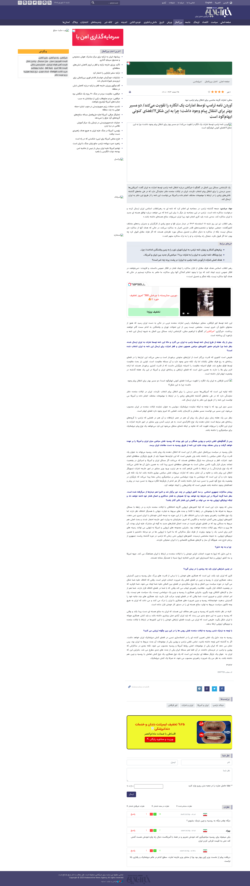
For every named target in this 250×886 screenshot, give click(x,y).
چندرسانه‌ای (96, 22)
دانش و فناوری (150, 22)
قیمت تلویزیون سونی (58, 61)
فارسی (225, 2)
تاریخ (162, 22)
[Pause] (183, 313)
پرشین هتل (31, 61)
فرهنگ (196, 22)
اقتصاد (205, 22)
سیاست (214, 22)
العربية (218, 2)
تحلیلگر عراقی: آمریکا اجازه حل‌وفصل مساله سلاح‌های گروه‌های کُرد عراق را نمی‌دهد (97, 116)
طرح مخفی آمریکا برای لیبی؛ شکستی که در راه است (97, 139)
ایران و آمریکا (203, 705)
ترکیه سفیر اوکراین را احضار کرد (106, 73)
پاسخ (133, 814)
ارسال (131, 794)
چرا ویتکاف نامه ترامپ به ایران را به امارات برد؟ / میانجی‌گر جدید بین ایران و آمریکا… (182, 255)
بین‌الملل (178, 22)
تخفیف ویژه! (153, 312)
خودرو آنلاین (135, 22)
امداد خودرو (44, 71)
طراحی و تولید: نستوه (109, 881)
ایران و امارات (187, 705)
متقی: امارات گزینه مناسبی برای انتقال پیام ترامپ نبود (208, 100)
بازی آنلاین (43, 58)
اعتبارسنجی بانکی (37, 64)
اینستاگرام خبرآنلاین (40, 3)
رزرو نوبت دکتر (60, 75)
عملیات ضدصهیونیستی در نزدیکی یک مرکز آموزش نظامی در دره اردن (98, 124)
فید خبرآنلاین (49, 3)
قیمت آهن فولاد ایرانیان (56, 64)
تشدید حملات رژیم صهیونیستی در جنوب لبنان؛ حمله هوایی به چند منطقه (97, 108)
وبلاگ (75, 22)
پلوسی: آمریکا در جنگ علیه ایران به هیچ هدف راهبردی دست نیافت (96, 132)
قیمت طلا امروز (60, 68)
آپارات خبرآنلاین (30, 3)
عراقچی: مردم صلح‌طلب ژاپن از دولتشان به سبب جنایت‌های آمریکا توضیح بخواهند (99, 100)
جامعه (188, 22)
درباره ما (181, 2)
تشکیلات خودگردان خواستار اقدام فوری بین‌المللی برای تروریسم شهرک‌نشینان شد (96, 79)
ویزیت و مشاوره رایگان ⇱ (160, 739)
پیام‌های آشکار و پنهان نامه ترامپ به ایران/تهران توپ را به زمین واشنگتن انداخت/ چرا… (181, 250)
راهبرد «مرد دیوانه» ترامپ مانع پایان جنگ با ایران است (96, 143)
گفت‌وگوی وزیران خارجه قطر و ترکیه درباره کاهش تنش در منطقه (96, 87)
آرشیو (164, 2)
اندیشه (124, 22)
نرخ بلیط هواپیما (30, 71)
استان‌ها (66, 22)
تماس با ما (191, 2)
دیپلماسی (197, 81)
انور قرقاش (172, 705)
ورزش (169, 22)
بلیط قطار (49, 68)
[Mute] (188, 313)
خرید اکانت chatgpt (58, 71)
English (208, 2)
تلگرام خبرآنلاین (45, 3)
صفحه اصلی (225, 22)
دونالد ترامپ (218, 705)
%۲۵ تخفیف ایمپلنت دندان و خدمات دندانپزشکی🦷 (160, 727)
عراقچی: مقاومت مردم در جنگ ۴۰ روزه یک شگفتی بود (96, 94)
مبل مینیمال (42, 61)
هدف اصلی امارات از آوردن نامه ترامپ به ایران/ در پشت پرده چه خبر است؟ (187, 260)
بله (25, 3)
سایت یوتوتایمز (37, 68)
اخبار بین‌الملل (211, 81)
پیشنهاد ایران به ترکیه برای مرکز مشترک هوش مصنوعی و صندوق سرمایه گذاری (96, 58)
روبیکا (20, 3)
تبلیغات (172, 2)
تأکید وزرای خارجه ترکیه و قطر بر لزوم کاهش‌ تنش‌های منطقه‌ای (96, 66)
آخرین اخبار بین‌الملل (111, 51)
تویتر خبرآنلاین (35, 3)
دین (116, 22)
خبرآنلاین (213, 12)
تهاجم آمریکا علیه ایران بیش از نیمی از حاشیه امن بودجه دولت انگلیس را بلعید (98, 150)
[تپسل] (128, 63)
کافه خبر (108, 22)
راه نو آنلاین (54, 58)
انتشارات (84, 22)
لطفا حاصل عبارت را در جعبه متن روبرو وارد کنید (210, 786)
